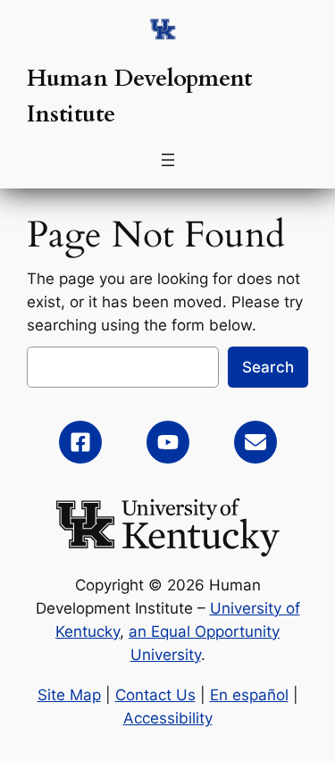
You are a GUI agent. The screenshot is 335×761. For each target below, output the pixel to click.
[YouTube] (168, 442)
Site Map (69, 695)
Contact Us (155, 695)
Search (268, 367)
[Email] (255, 442)
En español (249, 695)
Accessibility (168, 718)
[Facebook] (80, 442)
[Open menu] (168, 160)
